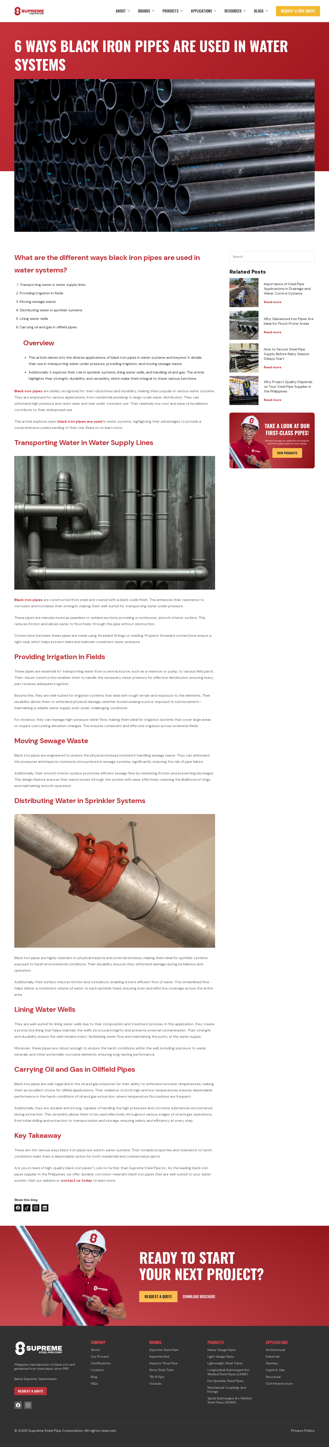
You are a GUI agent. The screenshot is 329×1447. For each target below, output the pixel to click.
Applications (201, 11)
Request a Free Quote (298, 11)
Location (97, 1370)
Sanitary (272, 1363)
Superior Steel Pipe (163, 1363)
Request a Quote (158, 1296)
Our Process (100, 1356)
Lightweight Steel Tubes (225, 1363)
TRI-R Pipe (156, 1377)
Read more (272, 302)
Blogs (259, 11)
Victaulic (155, 1384)
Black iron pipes (28, 391)
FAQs (94, 1384)
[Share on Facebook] (17, 1207)
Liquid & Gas (275, 1370)
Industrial (272, 1356)
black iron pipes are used (80, 421)
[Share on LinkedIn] (44, 1207)
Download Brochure (199, 1297)
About (121, 11)
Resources (233, 11)
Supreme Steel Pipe (163, 1350)
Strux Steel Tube (161, 1370)
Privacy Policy (303, 1431)
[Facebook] (18, 1405)
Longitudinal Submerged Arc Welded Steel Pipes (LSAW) (228, 1372)
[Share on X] (26, 1207)
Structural (273, 1377)
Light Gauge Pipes (220, 1356)
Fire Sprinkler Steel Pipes (225, 1381)
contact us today (76, 1180)
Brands (144, 11)
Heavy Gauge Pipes (221, 1350)
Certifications (101, 1363)
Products (170, 11)
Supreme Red (159, 1356)
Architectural (275, 1350)
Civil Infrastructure (279, 1384)
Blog (94, 1377)
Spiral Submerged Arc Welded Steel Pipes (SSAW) (229, 1400)
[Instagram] (28, 1405)
